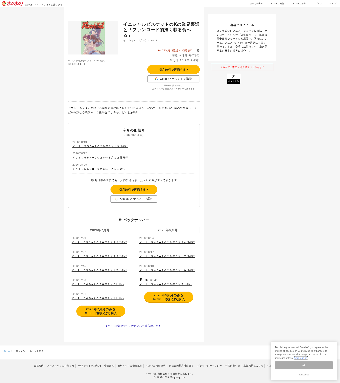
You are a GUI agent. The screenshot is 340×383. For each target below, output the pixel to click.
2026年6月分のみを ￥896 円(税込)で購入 (168, 297)
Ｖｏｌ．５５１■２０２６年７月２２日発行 (99, 256)
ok (303, 365)
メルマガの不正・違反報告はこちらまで (242, 67)
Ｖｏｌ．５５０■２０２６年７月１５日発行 (99, 270)
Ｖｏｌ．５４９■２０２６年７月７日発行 (98, 284)
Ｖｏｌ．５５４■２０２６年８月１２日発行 (100, 157)
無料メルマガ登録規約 (130, 365)
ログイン (317, 3)
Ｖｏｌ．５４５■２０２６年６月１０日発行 (167, 270)
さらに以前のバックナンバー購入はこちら (135, 325)
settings (304, 374)
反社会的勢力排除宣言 (181, 365)
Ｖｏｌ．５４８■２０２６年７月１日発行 (98, 298)
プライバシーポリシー (209, 365)
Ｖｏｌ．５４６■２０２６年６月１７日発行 (167, 256)
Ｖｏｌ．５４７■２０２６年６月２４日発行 (167, 242)
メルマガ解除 (299, 3)
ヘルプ (333, 3)
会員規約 (109, 365)
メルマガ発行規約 (156, 365)
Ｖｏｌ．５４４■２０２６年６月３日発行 (165, 284)
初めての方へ (256, 3)
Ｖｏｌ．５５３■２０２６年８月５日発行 (98, 169)
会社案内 (39, 365)
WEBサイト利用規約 (89, 365)
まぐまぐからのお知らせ (60, 365)
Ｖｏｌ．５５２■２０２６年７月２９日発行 (99, 242)
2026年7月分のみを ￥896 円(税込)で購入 (100, 311)
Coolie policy (301, 357)
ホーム (7, 350)
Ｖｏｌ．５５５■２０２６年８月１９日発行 (100, 146)
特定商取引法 (232, 365)
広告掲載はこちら (253, 365)
